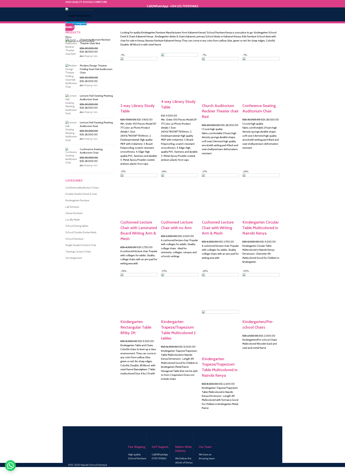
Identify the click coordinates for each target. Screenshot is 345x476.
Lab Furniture (72, 206)
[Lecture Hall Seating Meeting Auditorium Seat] (71, 104)
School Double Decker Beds (80, 232)
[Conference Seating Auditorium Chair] (71, 158)
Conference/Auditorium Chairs (82, 187)
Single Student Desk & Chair (80, 245)
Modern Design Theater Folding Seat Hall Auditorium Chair (96, 69)
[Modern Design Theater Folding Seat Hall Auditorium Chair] (71, 76)
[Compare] (124, 98)
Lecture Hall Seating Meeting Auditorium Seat (96, 97)
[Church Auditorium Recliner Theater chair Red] (71, 48)
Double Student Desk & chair (81, 194)
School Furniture (74, 238)
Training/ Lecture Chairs (78, 251)
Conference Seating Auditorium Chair (91, 151)
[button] (10, 465)
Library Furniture (73, 213)
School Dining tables (76, 225)
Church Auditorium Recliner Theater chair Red (220, 111)
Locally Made (72, 219)
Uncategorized (73, 257)
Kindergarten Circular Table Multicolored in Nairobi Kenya (260, 228)
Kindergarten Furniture (77, 200)
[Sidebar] (4, 471)
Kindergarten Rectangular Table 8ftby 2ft (135, 327)
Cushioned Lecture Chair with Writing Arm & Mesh (218, 228)
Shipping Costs (90, 56)
